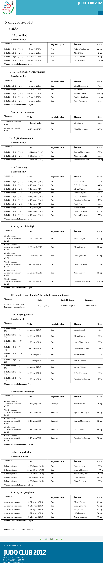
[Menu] (100, 13)
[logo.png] (89, 3)
